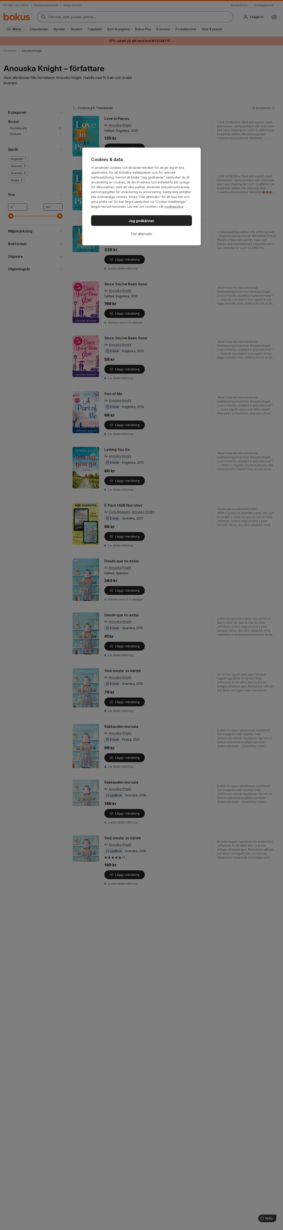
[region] (141, 196)
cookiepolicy (174, 206)
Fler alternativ (141, 234)
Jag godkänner (142, 221)
